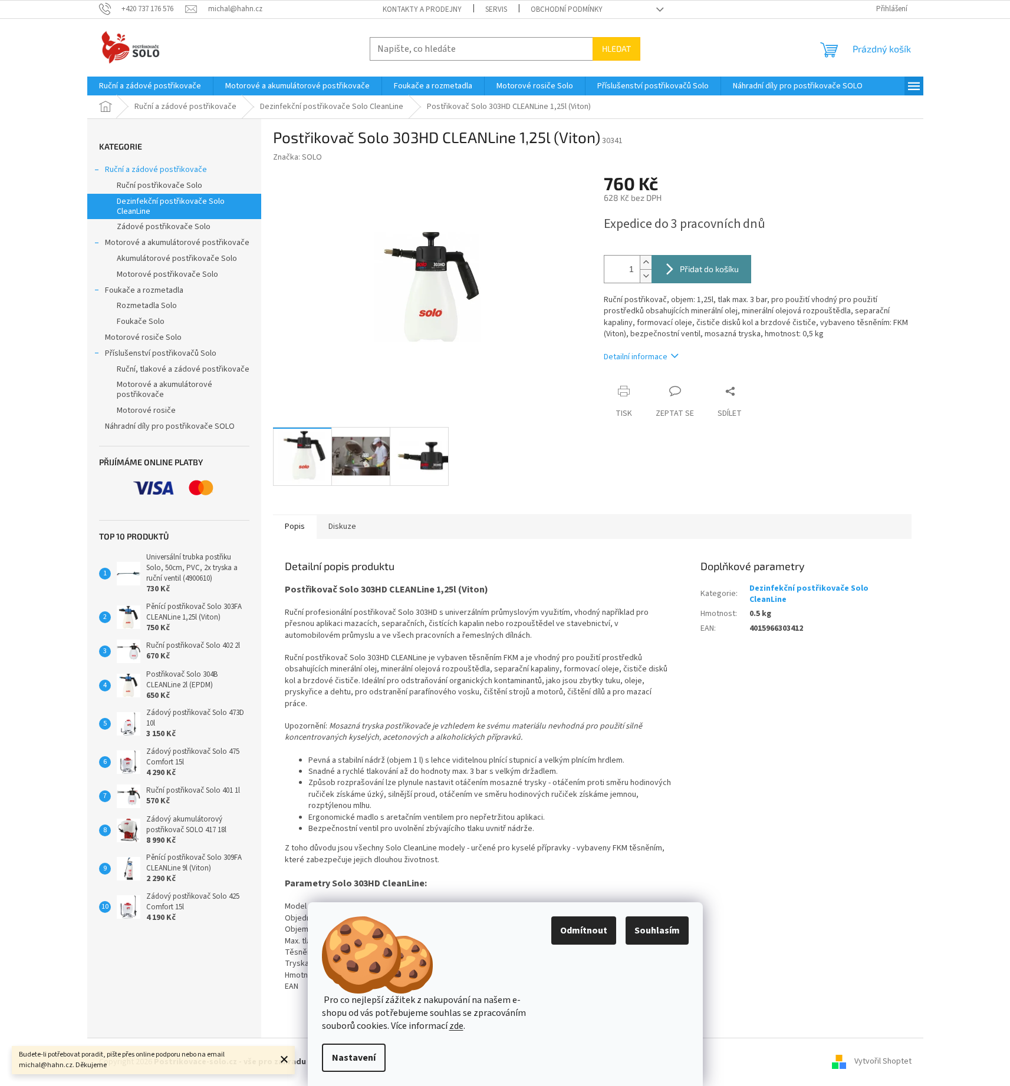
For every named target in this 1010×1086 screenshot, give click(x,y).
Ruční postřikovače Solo (159, 185)
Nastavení (354, 1057)
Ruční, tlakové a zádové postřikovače (183, 369)
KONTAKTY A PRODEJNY (422, 9)
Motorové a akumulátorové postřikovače (177, 243)
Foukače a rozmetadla (144, 290)
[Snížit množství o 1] (646, 276)
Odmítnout (583, 930)
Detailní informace (635, 357)
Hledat (616, 49)
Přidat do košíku (709, 269)
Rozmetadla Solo (147, 306)
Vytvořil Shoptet (883, 1062)
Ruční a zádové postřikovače (156, 170)
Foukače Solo (141, 321)
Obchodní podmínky (567, 9)
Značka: (297, 157)
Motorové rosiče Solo (143, 337)
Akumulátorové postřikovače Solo (177, 258)
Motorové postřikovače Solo (167, 274)
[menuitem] (150, 86)
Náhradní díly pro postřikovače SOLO (170, 426)
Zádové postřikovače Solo (163, 227)
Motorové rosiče (146, 410)
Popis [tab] (295, 526)
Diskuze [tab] (342, 526)
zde (456, 1025)
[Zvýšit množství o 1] (646, 262)
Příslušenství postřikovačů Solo (160, 353)
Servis (496, 9)
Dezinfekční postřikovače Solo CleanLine (171, 206)
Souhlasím (657, 930)
